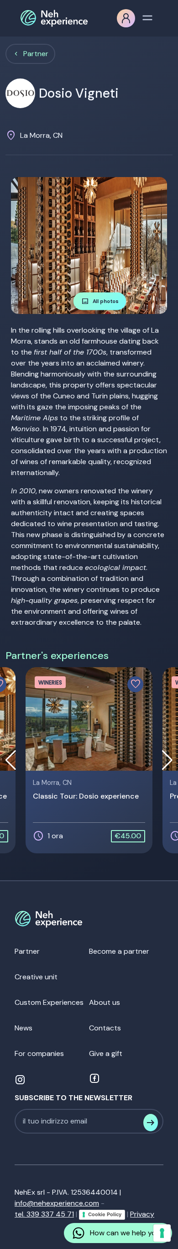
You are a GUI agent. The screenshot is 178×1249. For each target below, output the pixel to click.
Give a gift (105, 1053)
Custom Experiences (49, 1002)
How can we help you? (127, 1233)
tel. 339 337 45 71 (44, 1214)
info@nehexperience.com (57, 1203)
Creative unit (36, 977)
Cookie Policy (104, 1214)
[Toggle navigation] (147, 16)
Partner (35, 53)
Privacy (142, 1214)
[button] (144, 245)
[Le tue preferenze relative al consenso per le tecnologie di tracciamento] (162, 1233)
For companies (39, 1053)
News (23, 1028)
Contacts (105, 1028)
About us (104, 1002)
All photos (100, 301)
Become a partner (119, 951)
